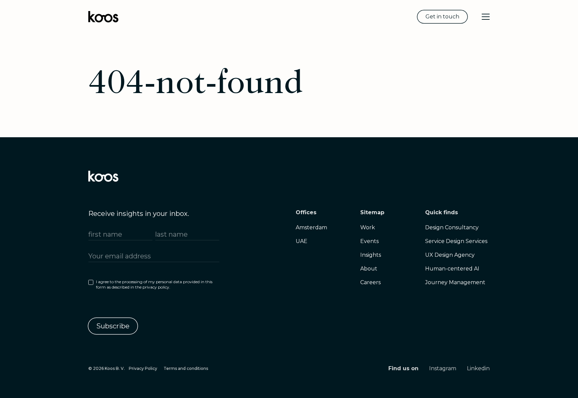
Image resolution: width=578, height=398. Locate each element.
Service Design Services (456, 241)
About (368, 268)
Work (367, 227)
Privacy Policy (143, 368)
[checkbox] (153, 286)
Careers (370, 282)
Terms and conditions (186, 368)
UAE (301, 241)
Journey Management (455, 282)
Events (369, 241)
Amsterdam (311, 227)
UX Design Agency (450, 255)
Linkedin (478, 368)
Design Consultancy (452, 227)
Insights (370, 255)
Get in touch (442, 16)
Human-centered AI (452, 268)
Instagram (442, 368)
